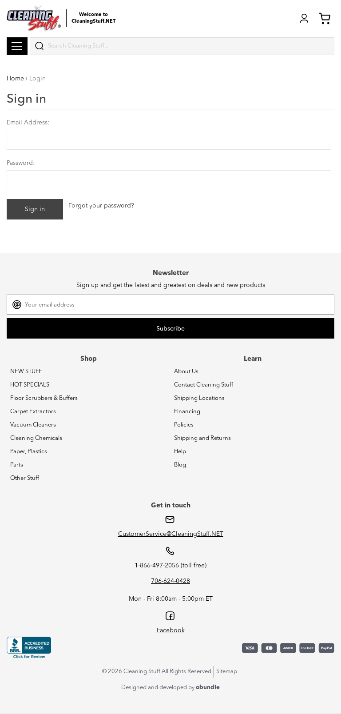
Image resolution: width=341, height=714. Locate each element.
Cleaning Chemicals (36, 438)
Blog (180, 465)
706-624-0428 (170, 581)
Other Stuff (24, 478)
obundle (208, 687)
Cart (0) (326, 18)
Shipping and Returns (202, 438)
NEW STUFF (26, 372)
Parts (16, 465)
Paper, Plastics (28, 452)
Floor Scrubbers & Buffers (44, 398)
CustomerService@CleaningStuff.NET (170, 534)
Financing (187, 412)
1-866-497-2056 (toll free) (170, 565)
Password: (21, 163)
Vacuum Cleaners (33, 425)
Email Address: (28, 123)
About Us (186, 372)
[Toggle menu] (17, 46)
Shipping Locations (199, 398)
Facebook (171, 630)
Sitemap (226, 671)
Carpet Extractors (33, 412)
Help (180, 452)
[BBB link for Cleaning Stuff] (29, 648)
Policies (184, 425)
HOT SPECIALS (29, 385)
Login (304, 18)
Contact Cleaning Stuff (203, 385)
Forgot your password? (101, 206)
